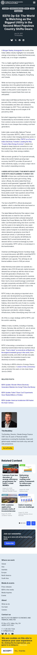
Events (4, 595)
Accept (7, 651)
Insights (5, 8)
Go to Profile (7, 448)
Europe (4, 572)
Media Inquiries (7, 592)
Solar (26, 8)
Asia (3, 567)
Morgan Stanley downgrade (12, 50)
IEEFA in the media (8, 590)
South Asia (5, 578)
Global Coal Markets (16, 8)
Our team (5, 607)
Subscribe (10, 543)
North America (6, 575)
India (32, 8)
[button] (34, 2)
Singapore (18, 11)
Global (4, 564)
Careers (4, 610)
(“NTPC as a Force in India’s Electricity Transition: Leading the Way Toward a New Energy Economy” (18, 141)
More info (23, 645)
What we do (6, 604)
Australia (4, 569)
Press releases (7, 587)
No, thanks (20, 651)
